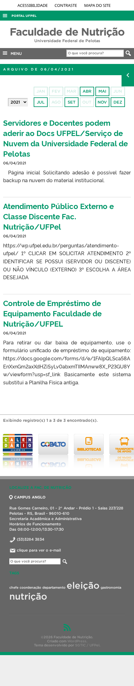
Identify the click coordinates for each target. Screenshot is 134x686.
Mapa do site (97, 5)
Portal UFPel (24, 15)
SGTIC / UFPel (87, 645)
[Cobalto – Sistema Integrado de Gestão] (53, 451)
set (71, 102)
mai (102, 91)
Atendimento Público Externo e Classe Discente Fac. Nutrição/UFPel (58, 216)
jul (41, 102)
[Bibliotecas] (89, 451)
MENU (15, 53)
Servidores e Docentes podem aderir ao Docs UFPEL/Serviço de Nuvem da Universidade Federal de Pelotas (65, 137)
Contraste (66, 5)
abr (87, 91)
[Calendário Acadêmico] (18, 451)
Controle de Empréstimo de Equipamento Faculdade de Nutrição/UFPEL (52, 313)
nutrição (28, 596)
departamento (53, 587)
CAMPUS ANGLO (29, 497)
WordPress (76, 641)
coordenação (30, 587)
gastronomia (111, 587)
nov (102, 102)
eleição (83, 585)
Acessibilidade (33, 5)
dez (117, 102)
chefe (13, 587)
